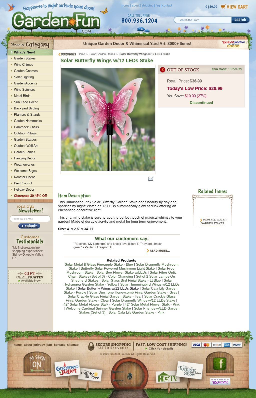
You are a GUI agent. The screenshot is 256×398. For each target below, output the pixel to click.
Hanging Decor (24, 158)
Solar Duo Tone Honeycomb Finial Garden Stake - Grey (133, 292)
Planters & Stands (27, 114)
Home (81, 53)
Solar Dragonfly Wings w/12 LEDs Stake (143, 300)
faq (158, 5)
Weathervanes (24, 164)
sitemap (72, 345)
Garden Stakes (25, 58)
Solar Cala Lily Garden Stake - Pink (136, 312)
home (126, 5)
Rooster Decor (24, 177)
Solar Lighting (24, 77)
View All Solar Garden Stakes (213, 221)
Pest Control (23, 183)
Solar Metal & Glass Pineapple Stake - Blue (99, 264)
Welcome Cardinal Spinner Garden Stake (98, 308)
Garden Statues (25, 139)
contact (167, 5)
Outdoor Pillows (25, 133)
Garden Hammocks (28, 121)
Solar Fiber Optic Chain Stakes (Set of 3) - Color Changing (122, 274)
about (136, 5)
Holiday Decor (24, 189)
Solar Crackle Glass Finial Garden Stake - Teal (104, 296)
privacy (39, 345)
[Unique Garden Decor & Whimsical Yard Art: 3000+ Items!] (151, 49)
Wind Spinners (24, 89)
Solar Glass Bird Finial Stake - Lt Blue (131, 280)
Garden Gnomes (26, 71)
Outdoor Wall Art (26, 146)
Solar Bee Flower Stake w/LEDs (121, 272)
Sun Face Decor (26, 102)
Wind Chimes (23, 64)
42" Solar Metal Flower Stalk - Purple (93, 304)
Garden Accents (25, 83)
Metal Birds (22, 96)
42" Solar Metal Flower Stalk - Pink (152, 304)
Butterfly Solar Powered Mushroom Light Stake (118, 268)
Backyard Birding (26, 108)
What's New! (24, 52)
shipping (148, 5)
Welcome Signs (25, 171)
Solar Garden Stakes (102, 53)
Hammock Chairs (26, 127)
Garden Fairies (24, 152)
